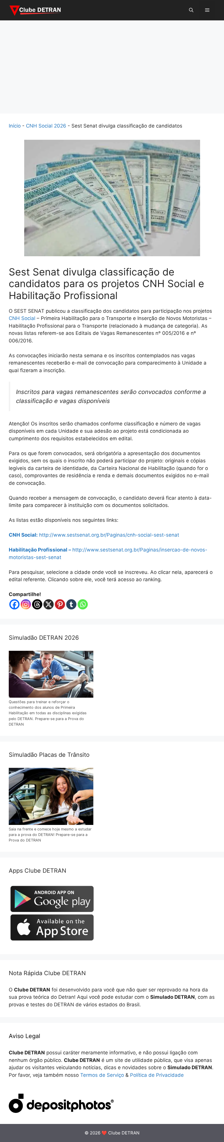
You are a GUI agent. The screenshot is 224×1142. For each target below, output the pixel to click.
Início (15, 126)
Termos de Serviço (102, 1075)
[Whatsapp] (83, 604)
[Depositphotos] (61, 1111)
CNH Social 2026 (46, 126)
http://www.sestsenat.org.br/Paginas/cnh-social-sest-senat (109, 535)
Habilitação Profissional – (40, 550)
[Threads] (37, 604)
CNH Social (22, 318)
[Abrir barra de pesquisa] (191, 10)
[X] (48, 604)
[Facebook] (14, 604)
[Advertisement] (112, 64)
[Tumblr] (71, 604)
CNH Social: (23, 535)
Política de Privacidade (157, 1075)
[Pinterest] (60, 604)
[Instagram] (26, 604)
